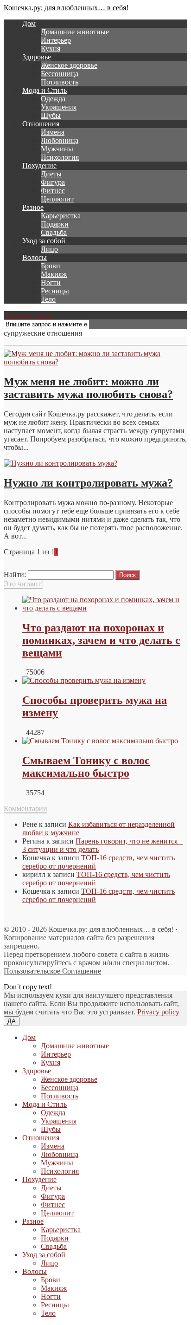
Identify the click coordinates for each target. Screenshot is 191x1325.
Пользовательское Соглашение (52, 971)
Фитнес (53, 191)
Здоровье (36, 57)
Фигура (53, 182)
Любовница (59, 140)
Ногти (51, 282)
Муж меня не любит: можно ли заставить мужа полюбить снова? (88, 388)
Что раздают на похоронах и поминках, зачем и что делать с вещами (101, 640)
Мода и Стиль (44, 90)
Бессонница (59, 74)
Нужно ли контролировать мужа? (88, 483)
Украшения (58, 107)
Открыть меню (28, 315)
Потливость (59, 82)
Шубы (51, 115)
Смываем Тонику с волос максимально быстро (86, 766)
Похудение (39, 165)
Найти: (15, 574)
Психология (60, 157)
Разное (33, 207)
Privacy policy (158, 1012)
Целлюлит (57, 199)
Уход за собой (43, 241)
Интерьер (56, 40)
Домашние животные (75, 32)
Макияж (54, 274)
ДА (11, 1021)
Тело (48, 299)
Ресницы (55, 291)
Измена (52, 132)
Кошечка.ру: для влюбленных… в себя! (66, 8)
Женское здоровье (69, 65)
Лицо (49, 249)
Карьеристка (61, 216)
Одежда (53, 99)
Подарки (55, 224)
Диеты (51, 174)
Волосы (34, 257)
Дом (29, 23)
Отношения (40, 124)
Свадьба (54, 232)
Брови (50, 266)
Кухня (50, 48)
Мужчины (57, 149)
